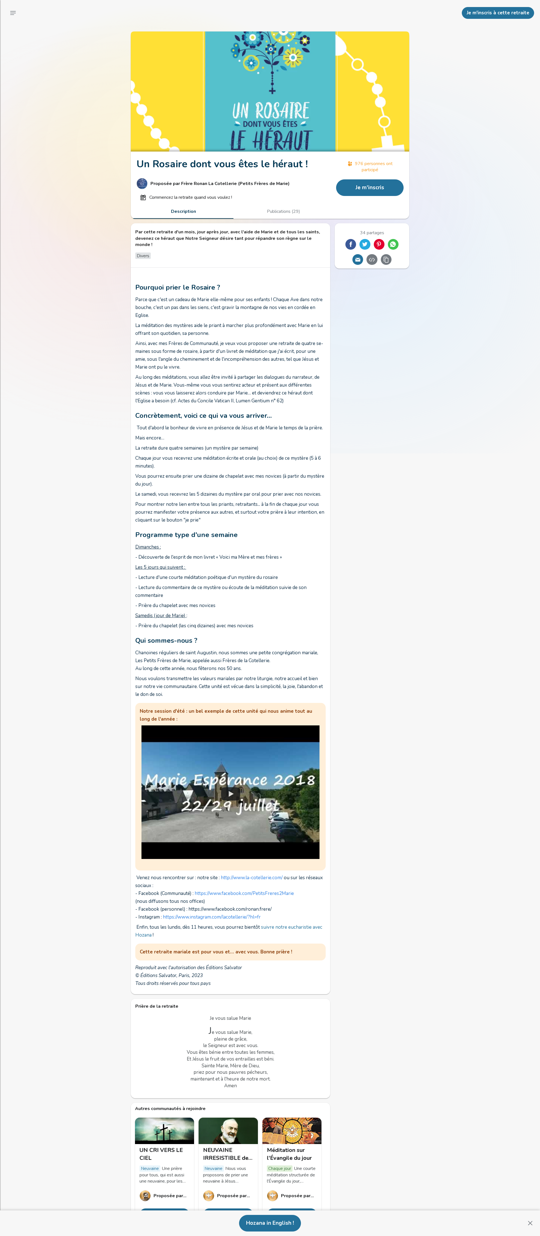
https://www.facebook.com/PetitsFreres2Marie (244, 893)
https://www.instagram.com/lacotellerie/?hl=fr (212, 917)
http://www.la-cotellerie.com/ (252, 877)
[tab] (183, 211)
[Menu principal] (13, 13)
